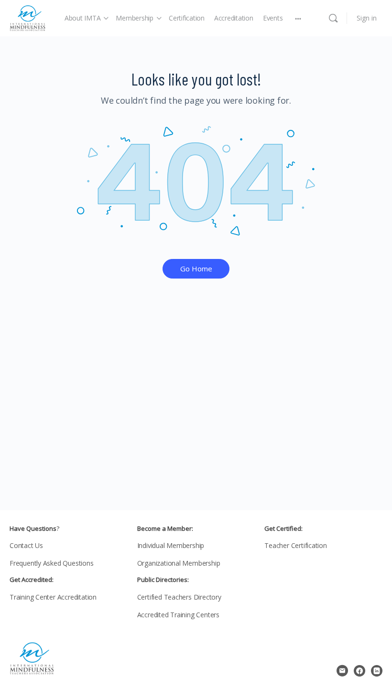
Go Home (196, 268)
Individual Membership (171, 545)
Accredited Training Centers (178, 614)
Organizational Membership (178, 563)
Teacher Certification (295, 545)
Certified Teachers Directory (179, 597)
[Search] (333, 18)
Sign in (367, 17)
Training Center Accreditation (53, 597)
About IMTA (83, 17)
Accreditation (233, 17)
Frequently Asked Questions (52, 563)
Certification (187, 17)
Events (273, 17)
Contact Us (26, 545)
